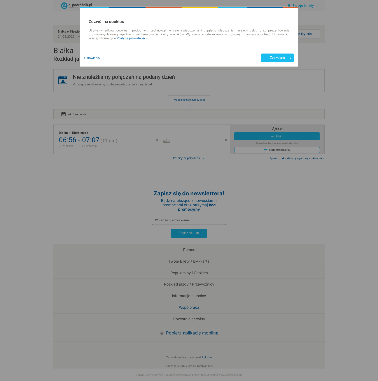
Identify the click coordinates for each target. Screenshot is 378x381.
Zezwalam (277, 57)
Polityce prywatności (132, 38)
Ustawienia (92, 58)
